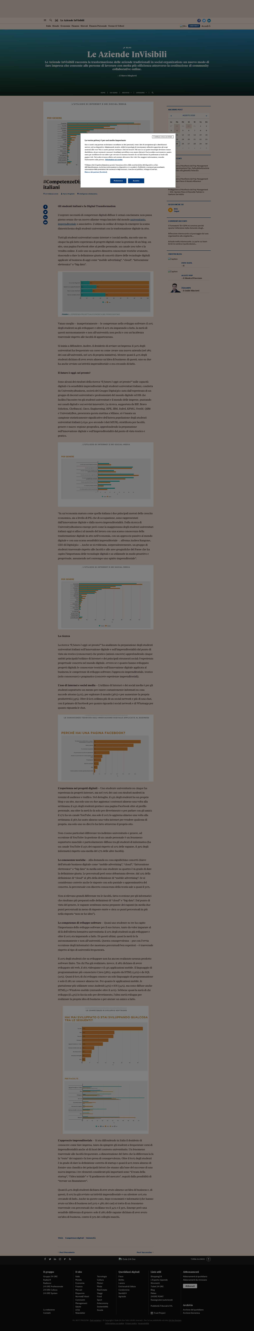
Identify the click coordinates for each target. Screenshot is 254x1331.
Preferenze (118, 181)
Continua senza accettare (162, 137)
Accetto (136, 181)
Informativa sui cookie (113, 159)
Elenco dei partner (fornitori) (96, 172)
